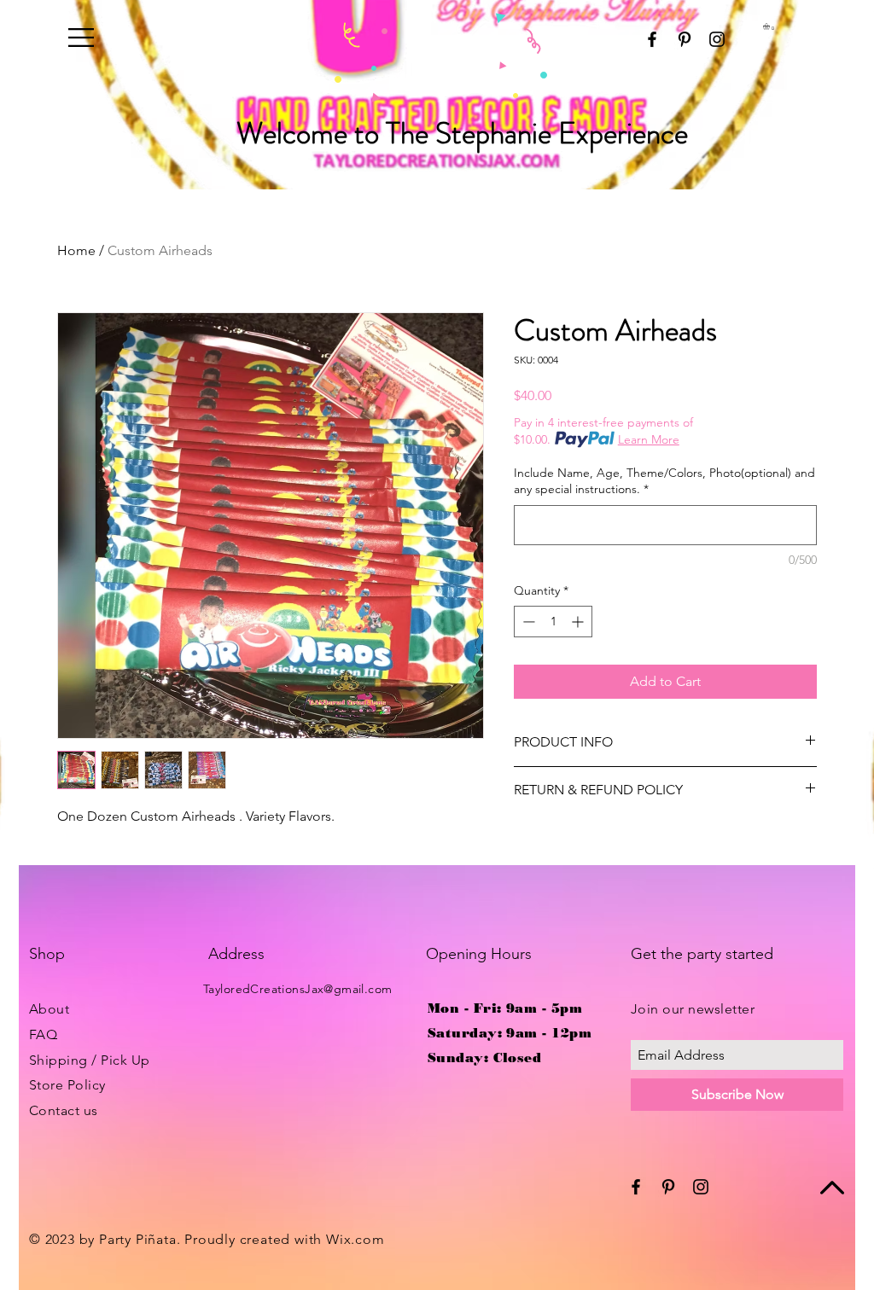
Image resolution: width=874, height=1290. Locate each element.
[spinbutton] (553, 621)
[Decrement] (527, 621)
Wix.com (355, 1239)
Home (76, 250)
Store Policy (67, 1085)
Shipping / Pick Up (89, 1060)
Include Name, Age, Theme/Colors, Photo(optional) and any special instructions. (664, 481)
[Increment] (579, 621)
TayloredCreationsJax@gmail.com (298, 989)
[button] (81, 37)
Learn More (648, 439)
